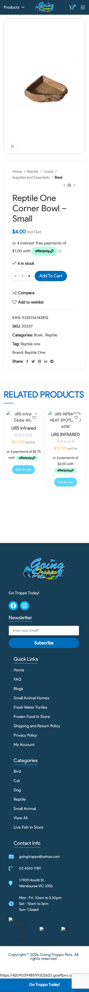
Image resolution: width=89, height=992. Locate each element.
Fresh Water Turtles (30, 707)
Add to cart (50, 275)
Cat (17, 780)
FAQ (17, 679)
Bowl (58, 177)
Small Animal (25, 808)
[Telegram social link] (52, 361)
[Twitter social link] (33, 361)
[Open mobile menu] (83, 7)
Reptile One (35, 352)
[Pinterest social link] (39, 361)
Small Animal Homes (31, 698)
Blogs (18, 688)
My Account (24, 744)
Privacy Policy (25, 735)
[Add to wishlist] (34, 417)
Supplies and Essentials (31, 177)
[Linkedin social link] (46, 361)
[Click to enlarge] (12, 146)
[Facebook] (13, 605)
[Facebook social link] (27, 361)
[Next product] (74, 185)
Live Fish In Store (29, 827)
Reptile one (30, 344)
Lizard (49, 171)
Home (17, 171)
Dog (17, 790)
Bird (17, 771)
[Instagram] (24, 605)
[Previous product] (64, 185)
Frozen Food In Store (32, 716)
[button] (23, 469)
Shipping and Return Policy (37, 726)
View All (20, 818)
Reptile (33, 171)
